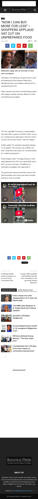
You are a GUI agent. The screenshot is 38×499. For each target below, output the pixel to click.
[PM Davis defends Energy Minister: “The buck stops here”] (6, 338)
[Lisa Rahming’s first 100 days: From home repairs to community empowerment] (6, 348)
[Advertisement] (19, 3)
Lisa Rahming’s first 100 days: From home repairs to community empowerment (25, 348)
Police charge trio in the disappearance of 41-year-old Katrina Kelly (25, 298)
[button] (35, 10)
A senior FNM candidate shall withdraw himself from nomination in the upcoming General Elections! (28, 278)
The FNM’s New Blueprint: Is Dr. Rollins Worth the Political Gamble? (24, 308)
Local (8, 15)
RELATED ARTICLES (9, 290)
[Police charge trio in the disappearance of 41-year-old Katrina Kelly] (6, 298)
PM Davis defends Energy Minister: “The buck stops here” (23, 338)
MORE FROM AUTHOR (25, 290)
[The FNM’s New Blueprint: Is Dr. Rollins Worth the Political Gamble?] (6, 308)
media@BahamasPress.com (23, 491)
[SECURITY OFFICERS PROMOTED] (6, 318)
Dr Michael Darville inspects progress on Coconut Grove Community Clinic (8, 277)
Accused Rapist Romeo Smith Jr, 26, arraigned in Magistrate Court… (25, 328)
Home (3, 15)
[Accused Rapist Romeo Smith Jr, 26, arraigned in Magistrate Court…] (6, 328)
